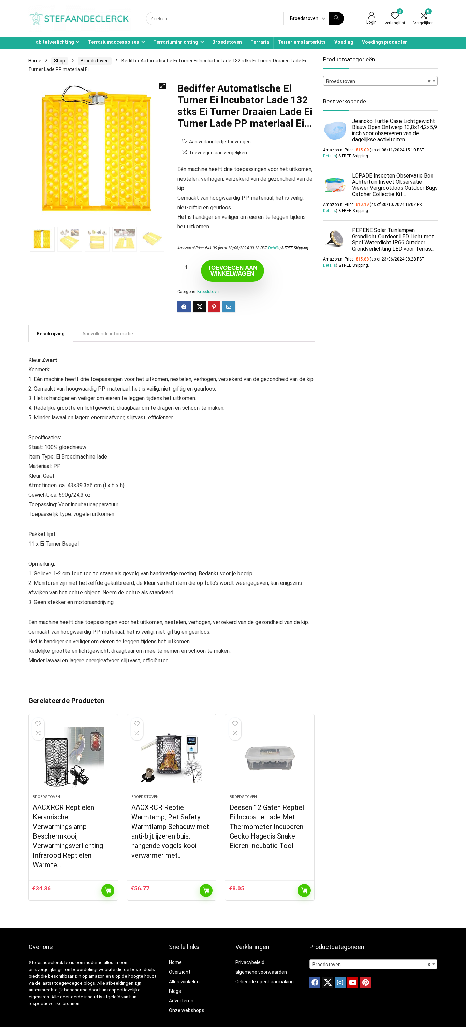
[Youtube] (352, 982)
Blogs (175, 991)
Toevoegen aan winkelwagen (232, 271)
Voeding (343, 42)
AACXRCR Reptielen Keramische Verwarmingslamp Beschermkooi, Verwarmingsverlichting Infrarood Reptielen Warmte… (68, 836)
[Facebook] (314, 982)
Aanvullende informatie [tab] (107, 333)
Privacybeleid (249, 962)
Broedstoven (227, 42)
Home (34, 61)
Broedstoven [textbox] (378, 81)
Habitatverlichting (53, 42)
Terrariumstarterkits (302, 42)
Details (273, 247)
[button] (162, 86)
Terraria (259, 42)
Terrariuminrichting (175, 42)
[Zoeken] (336, 18)
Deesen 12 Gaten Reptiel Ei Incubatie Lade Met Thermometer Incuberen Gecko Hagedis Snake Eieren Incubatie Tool (267, 826)
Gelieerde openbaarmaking (264, 981)
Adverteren (181, 1000)
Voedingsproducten (385, 42)
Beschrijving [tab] (51, 333)
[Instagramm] (340, 982)
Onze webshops (186, 1010)
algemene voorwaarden (261, 972)
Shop (59, 61)
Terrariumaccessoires (113, 42)
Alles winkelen (184, 981)
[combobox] (380, 81)
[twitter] (327, 982)
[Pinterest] (365, 982)
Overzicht (179, 972)
